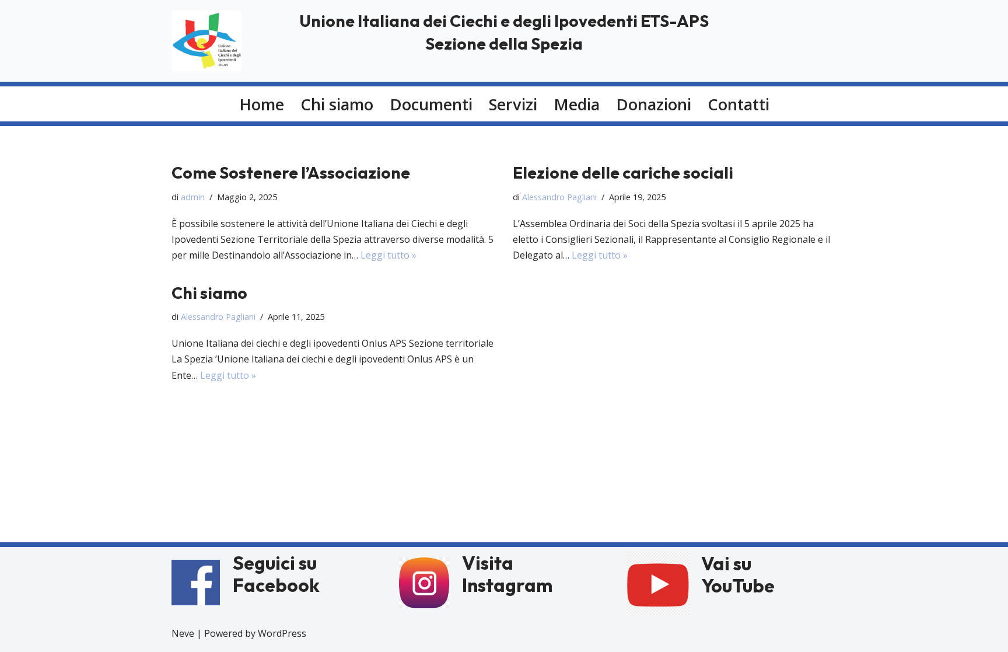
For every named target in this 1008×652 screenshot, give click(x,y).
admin (193, 197)
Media (577, 104)
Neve (183, 633)
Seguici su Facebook (276, 574)
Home (261, 104)
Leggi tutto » (388, 255)
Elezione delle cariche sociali (623, 172)
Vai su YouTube (738, 574)
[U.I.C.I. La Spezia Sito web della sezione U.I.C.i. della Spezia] (207, 41)
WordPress (282, 633)
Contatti (738, 104)
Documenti (431, 104)
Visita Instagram (507, 574)
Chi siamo (336, 104)
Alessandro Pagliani (559, 197)
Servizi (513, 104)
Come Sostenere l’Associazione (291, 172)
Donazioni (653, 104)
